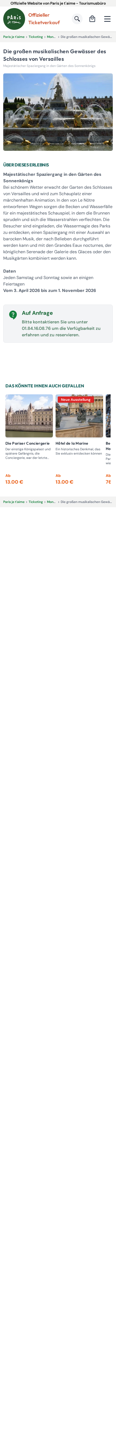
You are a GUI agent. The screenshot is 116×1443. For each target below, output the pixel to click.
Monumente (56, 37)
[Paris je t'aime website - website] (14, 19)
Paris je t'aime (14, 37)
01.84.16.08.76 (36, 328)
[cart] (92, 18)
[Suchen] (77, 18)
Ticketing (36, 37)
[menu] (107, 18)
